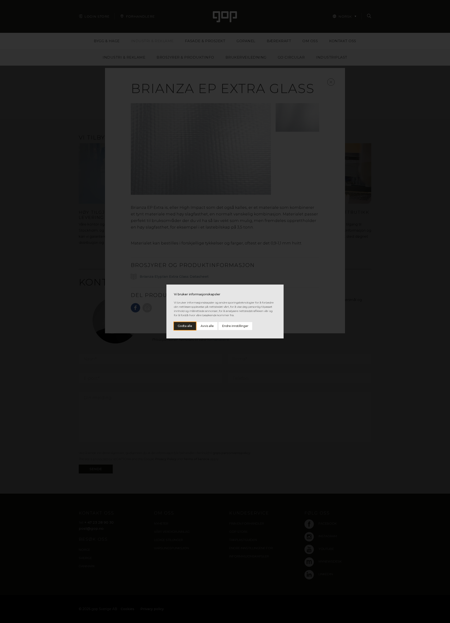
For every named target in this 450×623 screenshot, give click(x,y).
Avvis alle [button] (207, 326)
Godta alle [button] (185, 326)
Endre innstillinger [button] (235, 326)
